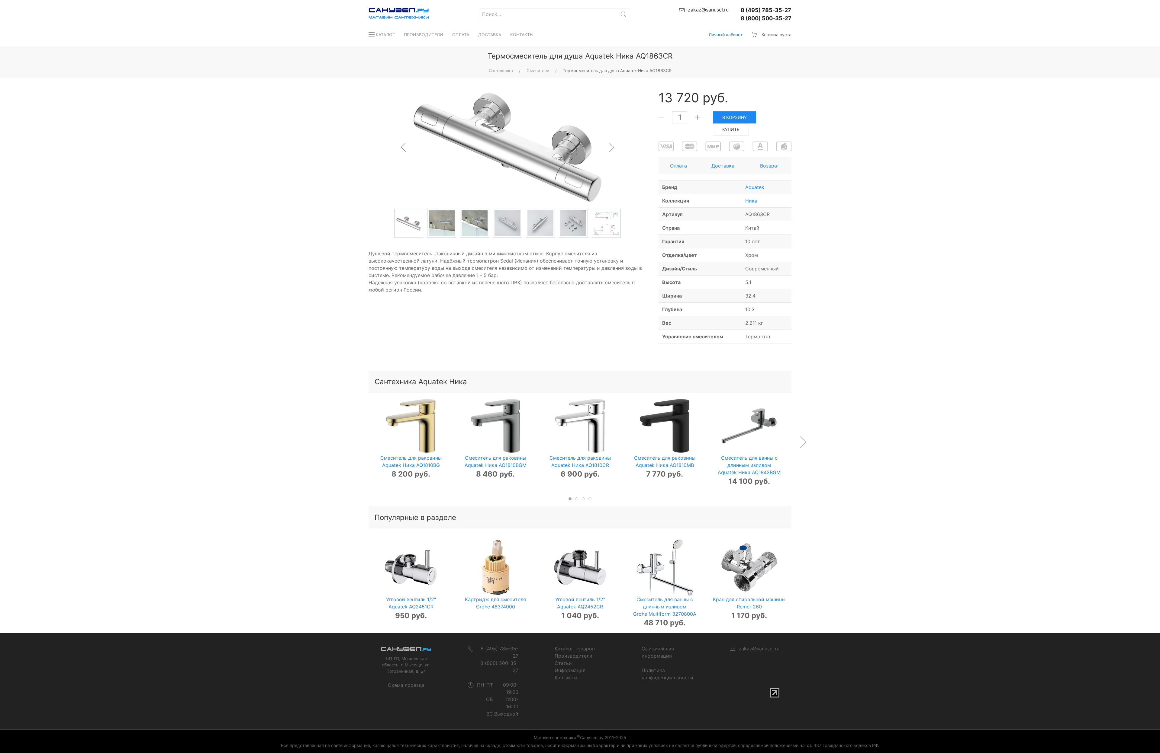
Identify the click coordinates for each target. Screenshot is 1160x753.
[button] (803, 442)
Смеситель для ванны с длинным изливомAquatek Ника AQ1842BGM (749, 465)
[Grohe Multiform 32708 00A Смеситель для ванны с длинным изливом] (664, 567)
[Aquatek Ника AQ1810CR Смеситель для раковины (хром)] (580, 425)
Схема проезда (406, 685)
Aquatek (754, 187)
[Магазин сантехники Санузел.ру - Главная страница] (392, 14)
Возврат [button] (769, 166)
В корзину (734, 117)
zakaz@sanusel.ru (757, 649)
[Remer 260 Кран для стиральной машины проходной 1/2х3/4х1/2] (749, 567)
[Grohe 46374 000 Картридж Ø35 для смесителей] (495, 567)
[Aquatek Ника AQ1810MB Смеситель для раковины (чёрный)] (664, 425)
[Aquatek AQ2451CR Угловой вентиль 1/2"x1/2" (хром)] (410, 567)
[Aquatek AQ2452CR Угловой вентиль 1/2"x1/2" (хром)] (580, 567)
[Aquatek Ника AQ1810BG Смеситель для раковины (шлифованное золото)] (410, 425)
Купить (731, 129)
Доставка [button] (722, 166)
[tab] (570, 498)
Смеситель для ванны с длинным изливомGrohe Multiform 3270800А (664, 606)
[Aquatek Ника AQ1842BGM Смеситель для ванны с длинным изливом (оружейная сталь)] (749, 425)
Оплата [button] (678, 166)
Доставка (489, 34)
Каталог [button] (385, 34)
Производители (423, 34)
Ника (751, 201)
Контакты (521, 34)
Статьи (563, 663)
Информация (570, 670)
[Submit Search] (623, 14)
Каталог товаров (575, 649)
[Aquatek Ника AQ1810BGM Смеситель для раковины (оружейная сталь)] (495, 425)
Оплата (460, 34)
